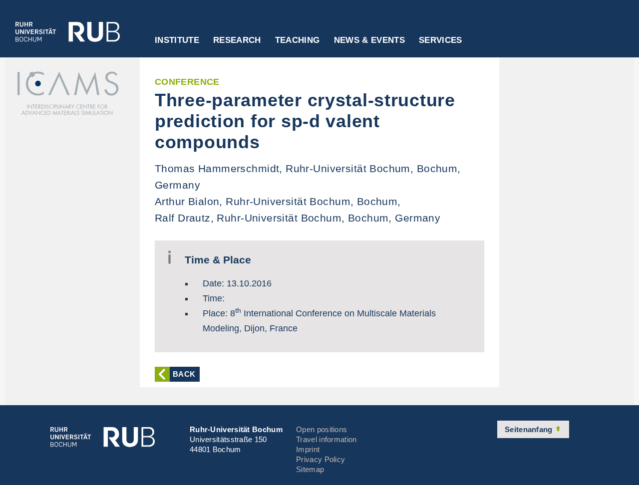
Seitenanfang (530, 429)
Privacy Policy (320, 459)
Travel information (326, 439)
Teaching (297, 40)
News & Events (369, 40)
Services (440, 40)
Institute (177, 40)
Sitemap (310, 469)
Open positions (321, 429)
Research (237, 40)
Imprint (308, 449)
